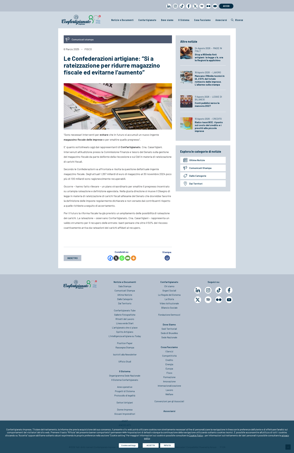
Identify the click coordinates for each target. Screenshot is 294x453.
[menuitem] (168, 9)
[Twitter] (197, 299)
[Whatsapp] (121, 258)
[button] (237, 19)
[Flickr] (218, 299)
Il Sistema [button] (183, 19)
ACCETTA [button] (151, 445)
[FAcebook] (229, 290)
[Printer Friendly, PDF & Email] (167, 259)
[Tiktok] (218, 290)
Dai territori (195, 183)
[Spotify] (208, 299)
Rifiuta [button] (167, 445)
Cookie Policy (196, 435)
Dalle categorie (197, 175)
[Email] (127, 258)
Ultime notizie (197, 160)
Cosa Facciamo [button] (202, 19)
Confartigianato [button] (147, 19)
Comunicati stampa (200, 167)
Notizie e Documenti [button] (122, 19)
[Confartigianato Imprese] (81, 20)
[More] (133, 258)
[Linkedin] (197, 290)
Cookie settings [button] (128, 445)
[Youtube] (229, 299)
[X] (116, 258)
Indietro (72, 258)
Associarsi (221, 19)
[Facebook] (110, 258)
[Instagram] (208, 290)
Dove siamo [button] (167, 19)
